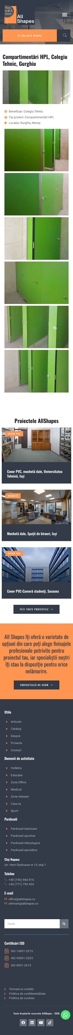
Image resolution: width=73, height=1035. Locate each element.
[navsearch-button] (63, 35)
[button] (65, 15)
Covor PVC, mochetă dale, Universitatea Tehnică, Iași (34, 474)
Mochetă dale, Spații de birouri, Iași (32, 533)
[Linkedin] (32, 1022)
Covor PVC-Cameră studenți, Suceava (33, 591)
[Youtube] (40, 1022)
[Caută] (64, 923)
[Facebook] (23, 1022)
